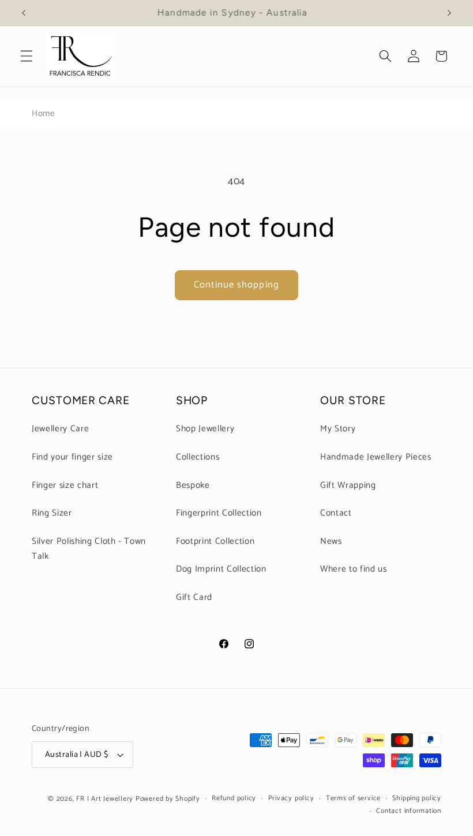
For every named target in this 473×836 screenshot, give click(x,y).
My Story (337, 428)
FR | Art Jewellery (104, 799)
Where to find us (353, 569)
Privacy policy (291, 798)
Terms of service (353, 798)
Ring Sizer (52, 513)
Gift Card (194, 597)
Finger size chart (65, 485)
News (331, 541)
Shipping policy (416, 798)
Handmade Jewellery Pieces (375, 457)
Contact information (408, 811)
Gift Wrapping (348, 485)
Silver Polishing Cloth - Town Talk (89, 549)
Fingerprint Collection (219, 513)
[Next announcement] (449, 12)
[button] (26, 56)
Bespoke (193, 485)
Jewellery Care (60, 428)
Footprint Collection (215, 541)
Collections (197, 457)
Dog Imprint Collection (221, 569)
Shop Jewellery (205, 428)
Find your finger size (72, 457)
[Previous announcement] (23, 12)
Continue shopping (236, 285)
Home (43, 113)
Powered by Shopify (168, 799)
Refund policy (234, 798)
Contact (336, 513)
